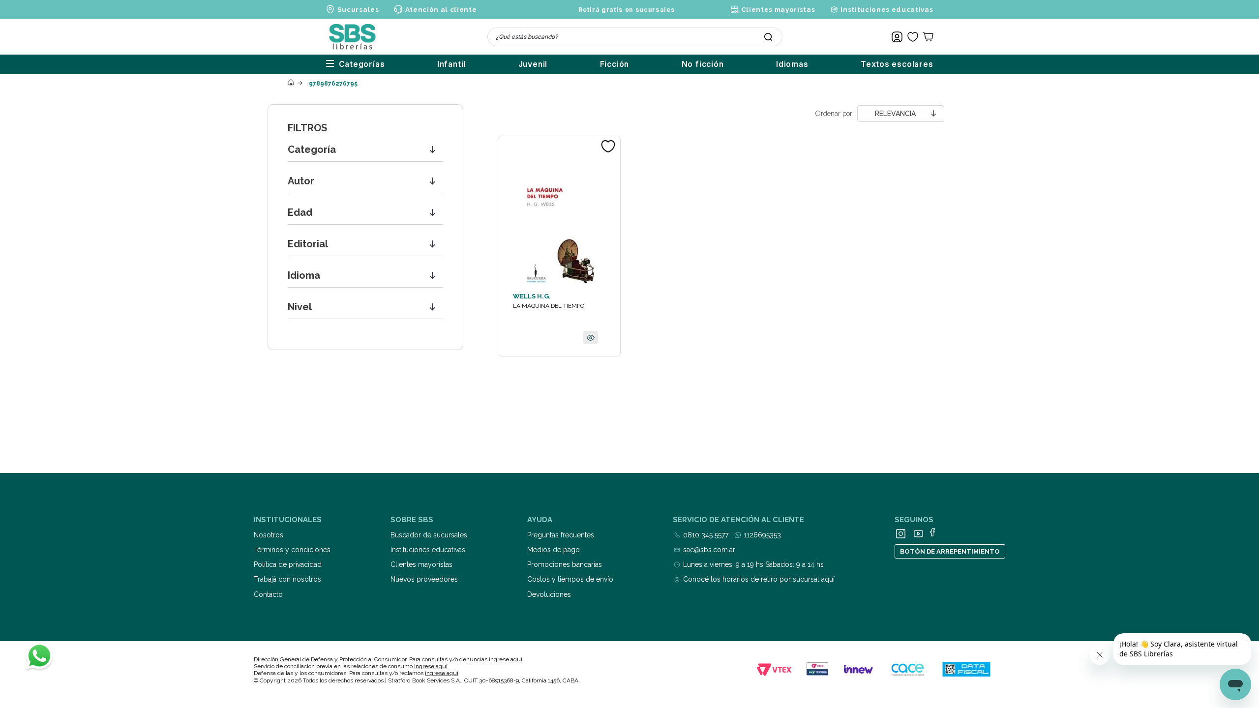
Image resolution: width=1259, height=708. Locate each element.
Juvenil (533, 64)
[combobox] (634, 37)
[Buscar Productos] (768, 37)
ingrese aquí (505, 659)
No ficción (703, 64)
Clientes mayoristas (778, 9)
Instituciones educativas (886, 9)
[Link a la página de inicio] (290, 83)
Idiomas (792, 64)
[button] (365, 149)
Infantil (451, 64)
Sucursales (358, 9)
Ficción (615, 64)
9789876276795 (333, 83)
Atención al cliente (441, 9)
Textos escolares (897, 64)
